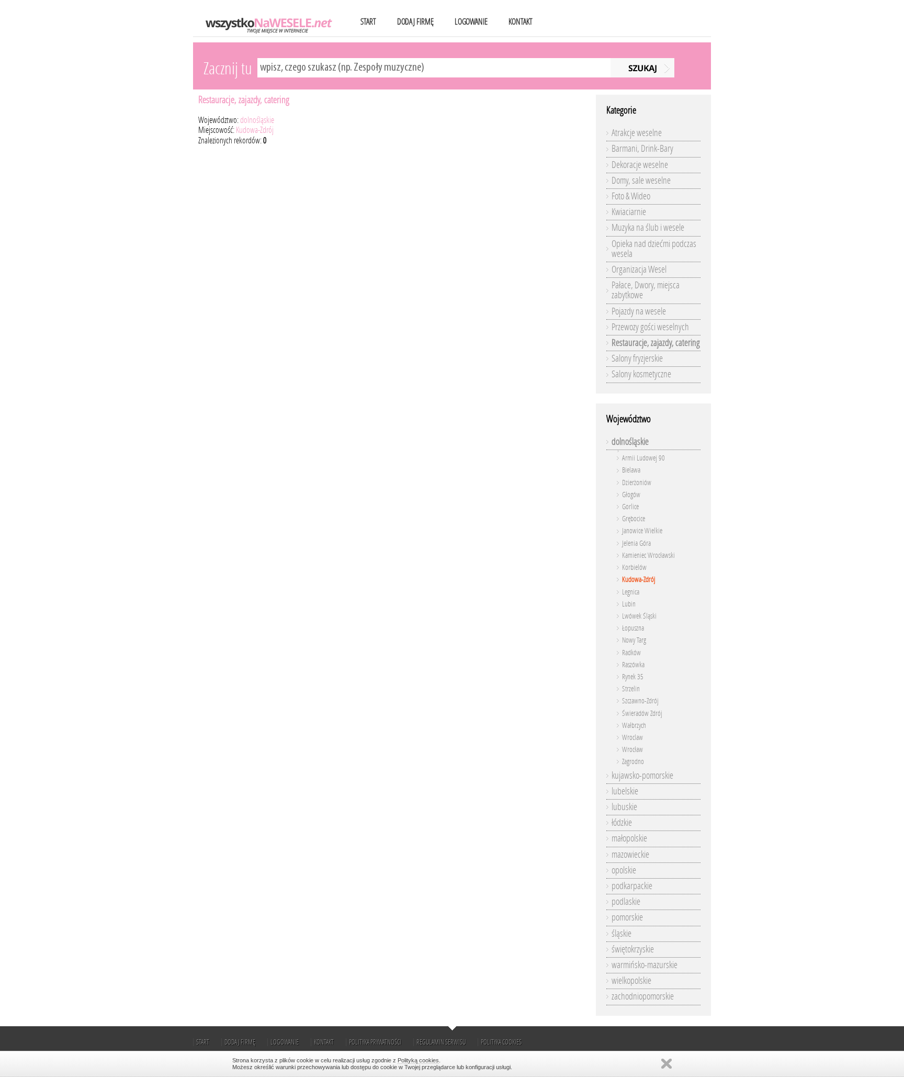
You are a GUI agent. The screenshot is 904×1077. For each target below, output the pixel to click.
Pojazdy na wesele (639, 311)
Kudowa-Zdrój (255, 130)
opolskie (624, 870)
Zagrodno (633, 761)
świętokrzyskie (633, 949)
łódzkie (622, 822)
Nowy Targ (634, 640)
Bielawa (631, 470)
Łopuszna (633, 628)
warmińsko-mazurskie (644, 965)
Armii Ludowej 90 (643, 458)
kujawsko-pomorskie (642, 775)
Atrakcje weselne (637, 133)
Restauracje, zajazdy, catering (243, 100)
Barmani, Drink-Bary (642, 148)
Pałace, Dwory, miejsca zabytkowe (646, 290)
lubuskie (624, 807)
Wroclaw (632, 737)
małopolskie (629, 838)
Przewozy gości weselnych (650, 327)
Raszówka (633, 664)
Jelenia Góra (636, 543)
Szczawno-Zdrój (640, 701)
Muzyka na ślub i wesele (648, 227)
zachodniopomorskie (643, 996)
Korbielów (634, 567)
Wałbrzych (634, 725)
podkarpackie (632, 886)
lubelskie (625, 791)
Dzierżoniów (636, 482)
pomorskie (627, 917)
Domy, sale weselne (641, 180)
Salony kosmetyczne (641, 374)
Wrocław (632, 749)
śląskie (621, 933)
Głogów (631, 494)
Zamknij (666, 1064)
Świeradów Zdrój (642, 713)
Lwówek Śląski (639, 616)
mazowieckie (630, 854)
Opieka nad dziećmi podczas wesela (654, 249)
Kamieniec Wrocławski (648, 555)
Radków (631, 652)
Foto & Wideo (631, 196)
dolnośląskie (257, 120)
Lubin (629, 604)
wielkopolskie (631, 980)
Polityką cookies (418, 1060)
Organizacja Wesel (639, 269)
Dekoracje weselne (640, 165)
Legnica (630, 592)
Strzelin (631, 689)
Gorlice (630, 506)
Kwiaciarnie (629, 212)
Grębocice (633, 518)
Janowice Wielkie (642, 530)
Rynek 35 (632, 676)
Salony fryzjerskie (637, 358)
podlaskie (626, 901)
